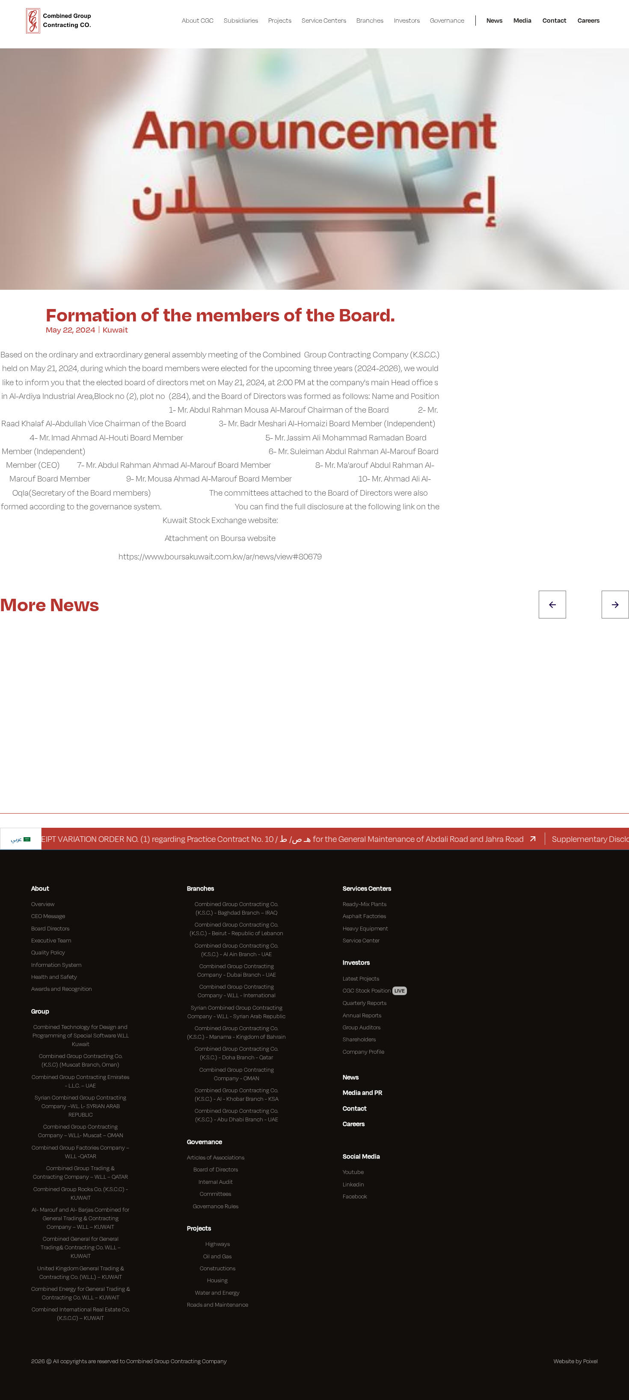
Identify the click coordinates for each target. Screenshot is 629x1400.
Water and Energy (217, 1292)
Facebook (355, 1196)
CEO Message (48, 916)
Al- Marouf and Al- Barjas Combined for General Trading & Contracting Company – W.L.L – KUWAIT (80, 1218)
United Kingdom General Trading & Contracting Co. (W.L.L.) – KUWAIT (80, 1272)
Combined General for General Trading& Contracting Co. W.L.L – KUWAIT (81, 1247)
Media (522, 20)
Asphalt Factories (364, 916)
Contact (555, 20)
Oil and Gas (217, 1256)
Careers (588, 20)
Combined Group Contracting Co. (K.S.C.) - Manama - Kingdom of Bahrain (236, 1032)
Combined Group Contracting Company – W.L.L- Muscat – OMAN (80, 1131)
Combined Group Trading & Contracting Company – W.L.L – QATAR (80, 1172)
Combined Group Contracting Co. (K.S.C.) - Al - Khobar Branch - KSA (237, 1094)
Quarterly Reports (364, 1003)
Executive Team (51, 940)
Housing (217, 1280)
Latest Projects (361, 978)
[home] (58, 20)
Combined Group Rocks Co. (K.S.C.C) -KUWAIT (80, 1193)
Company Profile (363, 1051)
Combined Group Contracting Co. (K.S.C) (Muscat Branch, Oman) (80, 1060)
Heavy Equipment (365, 928)
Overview (42, 904)
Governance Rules (215, 1206)
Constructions (217, 1268)
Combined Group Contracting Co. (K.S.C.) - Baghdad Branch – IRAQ (236, 908)
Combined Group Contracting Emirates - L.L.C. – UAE (80, 1081)
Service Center (361, 940)
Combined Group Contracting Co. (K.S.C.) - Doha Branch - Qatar (236, 1053)
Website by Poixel (576, 1361)
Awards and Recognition (61, 989)
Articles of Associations (215, 1157)
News (494, 20)
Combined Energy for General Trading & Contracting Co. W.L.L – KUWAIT (80, 1293)
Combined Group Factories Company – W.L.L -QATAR (80, 1152)
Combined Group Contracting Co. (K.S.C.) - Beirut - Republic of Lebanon (236, 929)
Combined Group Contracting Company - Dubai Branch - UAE (236, 970)
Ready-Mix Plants (364, 904)
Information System (56, 965)
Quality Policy (48, 952)
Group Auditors (361, 1027)
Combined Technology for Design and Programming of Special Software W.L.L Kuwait (81, 1035)
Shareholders (359, 1039)
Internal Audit (216, 1182)
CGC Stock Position (374, 990)
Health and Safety (54, 977)
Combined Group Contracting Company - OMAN (236, 1074)
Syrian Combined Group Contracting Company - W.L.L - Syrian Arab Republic (236, 1012)
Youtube (353, 1172)
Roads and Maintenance (217, 1304)
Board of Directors (215, 1169)
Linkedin (353, 1184)
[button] (197, 20)
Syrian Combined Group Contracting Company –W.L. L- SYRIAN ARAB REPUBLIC (80, 1106)
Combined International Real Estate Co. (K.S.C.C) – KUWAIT (81, 1313)
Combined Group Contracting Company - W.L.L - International (237, 991)
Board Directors (50, 928)
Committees (215, 1194)
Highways (217, 1244)
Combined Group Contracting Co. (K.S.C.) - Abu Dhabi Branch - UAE (236, 1115)
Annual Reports (362, 1015)
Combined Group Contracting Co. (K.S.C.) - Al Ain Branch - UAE (236, 950)
